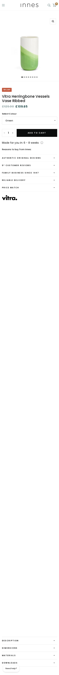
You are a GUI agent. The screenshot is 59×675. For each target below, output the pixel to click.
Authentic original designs (21, 158)
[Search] (49, 5)
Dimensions (10, 648)
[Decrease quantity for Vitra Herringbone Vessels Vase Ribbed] (4, 133)
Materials (9, 655)
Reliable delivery (14, 180)
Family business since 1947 (20, 172)
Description (10, 640)
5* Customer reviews (16, 165)
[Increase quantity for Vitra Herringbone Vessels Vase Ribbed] (12, 133)
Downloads (10, 663)
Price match (10, 187)
